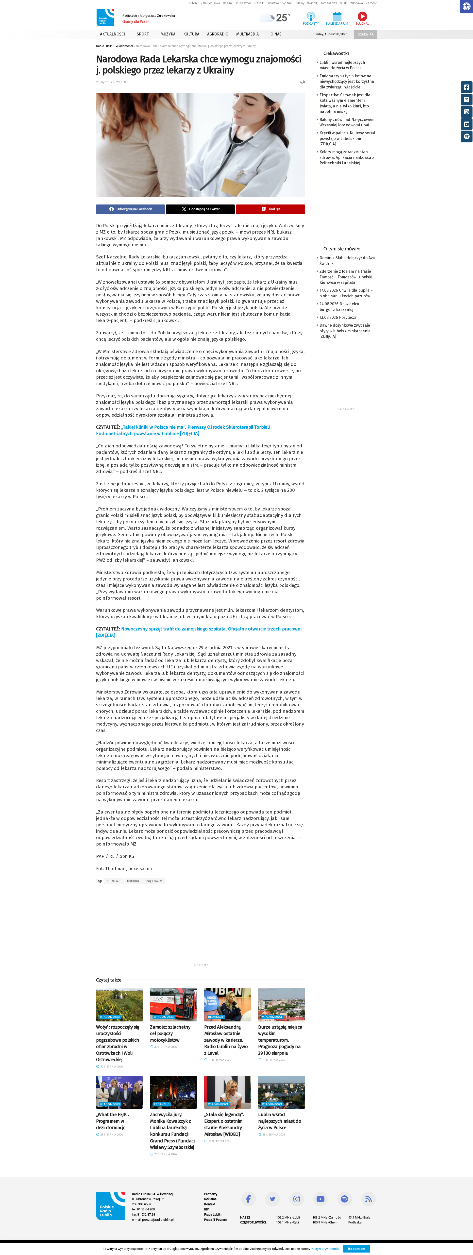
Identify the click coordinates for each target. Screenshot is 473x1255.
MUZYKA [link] (168, 34)
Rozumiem (356, 1249)
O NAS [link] (276, 34)
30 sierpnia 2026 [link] (111, 1066)
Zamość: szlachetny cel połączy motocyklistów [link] (170, 1033)
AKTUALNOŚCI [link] (112, 34)
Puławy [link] (299, 3)
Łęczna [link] (287, 3)
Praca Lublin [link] (212, 1214)
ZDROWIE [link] (113, 881)
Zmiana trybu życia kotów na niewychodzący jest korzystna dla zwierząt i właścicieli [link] (347, 81)
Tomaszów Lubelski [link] (334, 3)
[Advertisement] (200, 926)
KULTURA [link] (191, 34)
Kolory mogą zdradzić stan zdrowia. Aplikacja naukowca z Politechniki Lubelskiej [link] (347, 157)
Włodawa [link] (356, 3)
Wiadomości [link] (110, 1016)
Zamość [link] (371, 3)
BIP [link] (206, 1209)
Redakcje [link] (216, 1016)
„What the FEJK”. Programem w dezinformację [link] (112, 1121)
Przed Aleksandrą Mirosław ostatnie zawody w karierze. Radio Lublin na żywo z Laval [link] (226, 1040)
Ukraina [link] (133, 881)
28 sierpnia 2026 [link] (111, 1134)
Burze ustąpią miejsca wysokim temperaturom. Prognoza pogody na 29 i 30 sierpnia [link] (280, 1040)
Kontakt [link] (209, 1204)
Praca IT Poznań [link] (215, 1219)
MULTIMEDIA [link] (247, 34)
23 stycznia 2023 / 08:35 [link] (113, 82)
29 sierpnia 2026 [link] (219, 1060)
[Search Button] (372, 34)
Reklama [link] (210, 1199)
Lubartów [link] (273, 3)
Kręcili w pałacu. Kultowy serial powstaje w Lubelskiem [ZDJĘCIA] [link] (347, 138)
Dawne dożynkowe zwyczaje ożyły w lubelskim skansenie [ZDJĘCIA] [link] (345, 331)
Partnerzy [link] (210, 1194)
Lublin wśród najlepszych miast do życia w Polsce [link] (279, 1121)
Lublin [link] (193, 3)
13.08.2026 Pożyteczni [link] (339, 317)
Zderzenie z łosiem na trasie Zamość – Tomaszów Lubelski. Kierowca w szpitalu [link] (346, 277)
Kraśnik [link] (259, 3)
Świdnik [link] (312, 3)
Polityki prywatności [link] (325, 1249)
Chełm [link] (227, 3)
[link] (466, 6)
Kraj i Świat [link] (154, 881)
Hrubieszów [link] (243, 3)
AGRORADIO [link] (217, 34)
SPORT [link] (143, 34)
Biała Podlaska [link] (210, 3)
